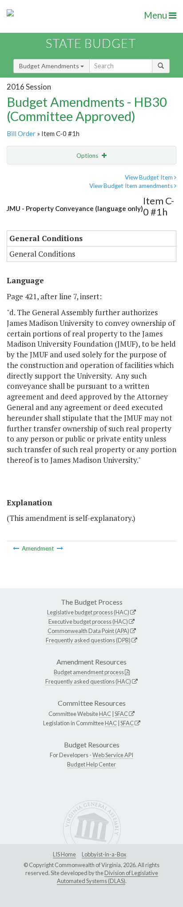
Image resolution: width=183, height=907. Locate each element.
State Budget (91, 43)
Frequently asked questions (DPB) (88, 640)
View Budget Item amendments (131, 185)
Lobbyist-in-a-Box (104, 854)
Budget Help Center (91, 764)
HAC (105, 713)
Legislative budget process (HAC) (88, 612)
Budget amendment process (89, 672)
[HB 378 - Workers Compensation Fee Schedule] (16, 548)
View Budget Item (149, 177)
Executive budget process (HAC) (88, 621)
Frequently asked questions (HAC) (88, 681)
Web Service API (112, 754)
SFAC (121, 713)
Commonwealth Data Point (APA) (88, 630)
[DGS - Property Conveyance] (60, 548)
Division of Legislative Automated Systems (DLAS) (107, 876)
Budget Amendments (49, 66)
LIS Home (64, 854)
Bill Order (21, 133)
